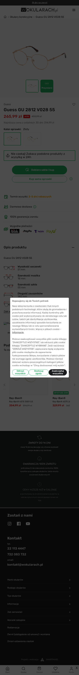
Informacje (18, 332)
